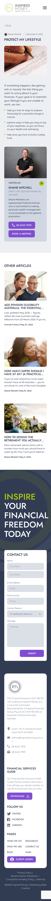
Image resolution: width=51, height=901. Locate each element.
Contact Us (32, 846)
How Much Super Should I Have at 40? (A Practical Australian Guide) (24, 374)
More (41, 183)
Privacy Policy (24, 872)
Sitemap (41, 879)
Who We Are (14, 846)
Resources (32, 841)
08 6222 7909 (18, 746)
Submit (32, 653)
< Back (7, 25)
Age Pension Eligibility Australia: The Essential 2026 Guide (22, 308)
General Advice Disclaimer (24, 876)
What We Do (14, 841)
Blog (10, 852)
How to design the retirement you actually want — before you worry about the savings (24, 442)
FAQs (28, 852)
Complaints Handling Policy (20, 879)
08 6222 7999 (18, 752)
